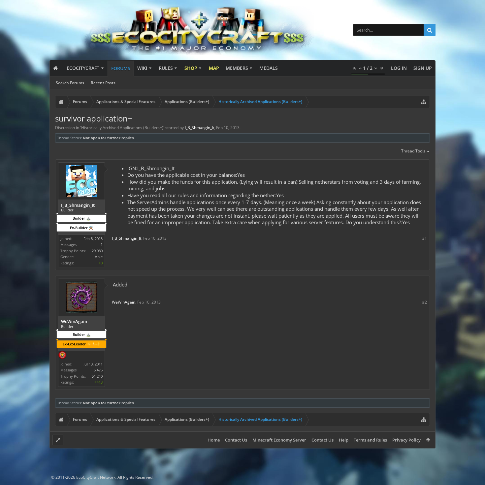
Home (214, 440)
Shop (190, 68)
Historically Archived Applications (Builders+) (122, 127)
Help (343, 440)
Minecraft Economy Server (279, 440)
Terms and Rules (370, 440)
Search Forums (70, 83)
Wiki (142, 68)
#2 (424, 302)
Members (237, 68)
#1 (424, 238)
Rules (166, 68)
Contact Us (236, 440)
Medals (268, 68)
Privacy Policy (406, 440)
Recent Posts (103, 83)
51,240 (97, 376)
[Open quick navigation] (424, 101)
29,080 (97, 250)
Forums (120, 68)
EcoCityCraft (83, 68)
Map (214, 68)
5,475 (98, 369)
